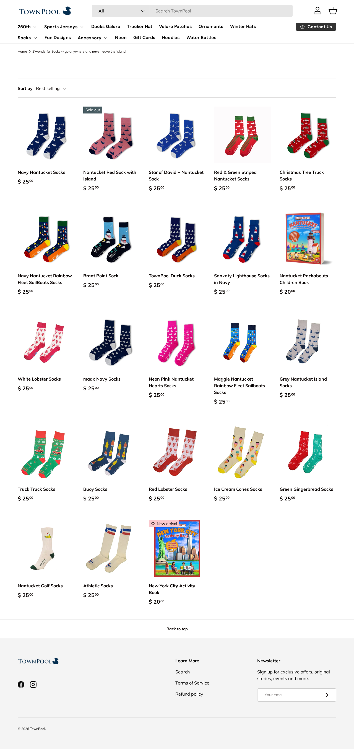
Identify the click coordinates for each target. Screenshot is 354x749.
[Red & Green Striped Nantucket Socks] (242, 135)
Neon (121, 37)
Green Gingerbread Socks (306, 489)
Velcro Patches (175, 26)
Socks (24, 38)
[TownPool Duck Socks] (177, 238)
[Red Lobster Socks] (177, 451)
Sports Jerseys (61, 27)
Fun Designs (58, 37)
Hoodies (171, 37)
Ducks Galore (105, 26)
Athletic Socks (98, 585)
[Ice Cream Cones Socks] (242, 451)
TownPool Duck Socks (172, 275)
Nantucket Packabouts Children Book (304, 279)
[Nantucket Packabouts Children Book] (308, 238)
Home (22, 51)
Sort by (25, 88)
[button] (333, 10)
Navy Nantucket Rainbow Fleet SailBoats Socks (45, 279)
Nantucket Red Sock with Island (109, 175)
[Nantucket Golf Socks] (46, 548)
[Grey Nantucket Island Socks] (308, 341)
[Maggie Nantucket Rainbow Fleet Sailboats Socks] (242, 341)
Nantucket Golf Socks (40, 585)
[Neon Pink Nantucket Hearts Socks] (177, 341)
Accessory (89, 38)
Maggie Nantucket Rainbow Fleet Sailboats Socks (239, 385)
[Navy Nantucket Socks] (46, 135)
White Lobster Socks (39, 379)
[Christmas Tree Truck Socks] (308, 135)
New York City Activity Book (172, 589)
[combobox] (192, 11)
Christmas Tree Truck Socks (302, 175)
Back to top (177, 628)
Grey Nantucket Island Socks (303, 382)
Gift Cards (144, 37)
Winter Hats (243, 26)
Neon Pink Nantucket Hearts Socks (171, 382)
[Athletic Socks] (111, 548)
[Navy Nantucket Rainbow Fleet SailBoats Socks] (46, 238)
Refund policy (189, 694)
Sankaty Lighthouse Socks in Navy (242, 279)
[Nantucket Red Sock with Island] (111, 135)
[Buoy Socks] (111, 451)
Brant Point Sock (100, 275)
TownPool (37, 729)
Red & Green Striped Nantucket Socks (235, 175)
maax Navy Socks (102, 379)
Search (182, 672)
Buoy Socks (95, 489)
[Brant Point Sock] (111, 238)
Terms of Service (192, 683)
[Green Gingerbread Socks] (308, 451)
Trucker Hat (139, 26)
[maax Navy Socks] (111, 341)
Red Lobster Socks (168, 489)
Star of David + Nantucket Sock (176, 175)
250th (24, 27)
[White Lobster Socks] (46, 341)
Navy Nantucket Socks (41, 172)
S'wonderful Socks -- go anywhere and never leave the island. (79, 51)
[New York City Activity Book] (177, 548)
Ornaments (211, 26)
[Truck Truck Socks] (46, 451)
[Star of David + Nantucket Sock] (177, 135)
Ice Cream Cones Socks (238, 489)
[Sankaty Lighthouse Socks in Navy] (242, 238)
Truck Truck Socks (36, 489)
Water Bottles (201, 37)
